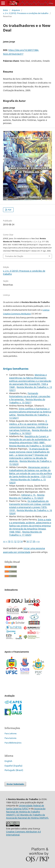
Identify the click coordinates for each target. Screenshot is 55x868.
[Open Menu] (3, 3)
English (8, 761)
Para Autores (10, 738)
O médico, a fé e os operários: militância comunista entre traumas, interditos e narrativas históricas (28, 425)
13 (18, 541)
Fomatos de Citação (14, 256)
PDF (9, 209)
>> (38, 541)
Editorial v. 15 (28, 494)
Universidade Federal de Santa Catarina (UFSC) (25, 807)
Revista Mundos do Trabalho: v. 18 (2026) (30, 445)
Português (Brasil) (14, 770)
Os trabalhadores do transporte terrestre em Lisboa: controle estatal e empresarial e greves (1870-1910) (29, 506)
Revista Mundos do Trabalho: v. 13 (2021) (27, 401)
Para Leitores (10, 733)
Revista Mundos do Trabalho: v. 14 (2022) (30, 432)
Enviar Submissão (15, 784)
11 (12, 541)
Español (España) (13, 765)
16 (27, 541)
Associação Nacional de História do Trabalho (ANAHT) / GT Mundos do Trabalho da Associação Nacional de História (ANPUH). (27, 813)
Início (5, 10)
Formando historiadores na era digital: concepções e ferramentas (29, 396)
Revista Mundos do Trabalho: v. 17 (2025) (25, 533)
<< (4, 541)
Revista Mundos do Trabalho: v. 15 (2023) (26, 496)
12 (15, 541)
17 (30, 541)
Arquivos (16, 10)
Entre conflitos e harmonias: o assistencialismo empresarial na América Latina (30, 411)
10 (9, 541)
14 (21, 541)
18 (33, 541)
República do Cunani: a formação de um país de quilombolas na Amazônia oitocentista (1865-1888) (30, 439)
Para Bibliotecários (13, 742)
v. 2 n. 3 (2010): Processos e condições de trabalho (25, 13)
